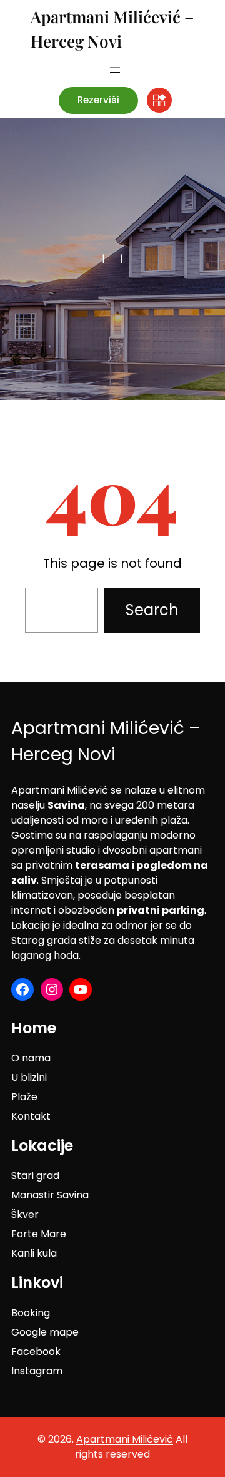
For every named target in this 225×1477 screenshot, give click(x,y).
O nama (31, 1058)
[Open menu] (115, 70)
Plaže (24, 1097)
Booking (30, 1313)
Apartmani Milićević (124, 1439)
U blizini (29, 1077)
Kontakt (31, 1116)
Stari (23, 1175)
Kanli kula (34, 1253)
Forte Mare (38, 1234)
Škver (25, 1214)
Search (152, 610)
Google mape (45, 1332)
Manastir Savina (50, 1195)
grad (47, 1175)
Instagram (36, 1371)
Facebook (36, 1351)
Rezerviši (98, 99)
